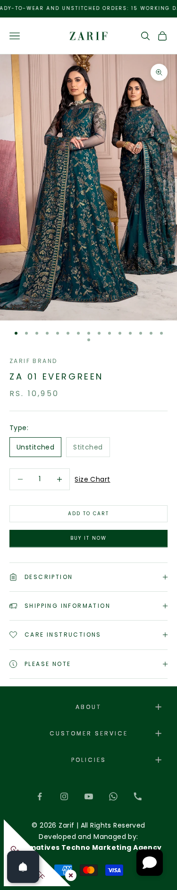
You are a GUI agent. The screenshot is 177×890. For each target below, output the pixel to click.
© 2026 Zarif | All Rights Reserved (88, 825)
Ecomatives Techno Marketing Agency (88, 847)
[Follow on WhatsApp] (113, 796)
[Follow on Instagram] (64, 796)
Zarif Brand (33, 361)
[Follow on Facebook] (39, 796)
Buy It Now (88, 538)
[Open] (23, 867)
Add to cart (88, 513)
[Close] (69, 873)
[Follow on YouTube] (88, 796)
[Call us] (138, 796)
